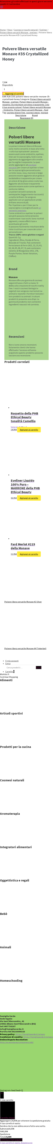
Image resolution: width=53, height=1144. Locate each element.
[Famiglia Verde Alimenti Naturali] (13, 708)
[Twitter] (26, 1066)
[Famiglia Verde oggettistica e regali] (13, 908)
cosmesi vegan (33, 112)
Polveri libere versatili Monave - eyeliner (18, 32)
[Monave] (18, 79)
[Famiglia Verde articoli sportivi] (13, 741)
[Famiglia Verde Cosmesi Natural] (13, 808)
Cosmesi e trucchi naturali (26, 29)
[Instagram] (40, 1066)
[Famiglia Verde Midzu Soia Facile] (13, 775)
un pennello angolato (25, 209)
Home (3, 29)
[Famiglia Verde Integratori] (13, 875)
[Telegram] (26, 1079)
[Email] (40, 1079)
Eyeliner (43, 29)
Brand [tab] (35, 115)
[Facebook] (12, 1066)
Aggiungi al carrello (14, 93)
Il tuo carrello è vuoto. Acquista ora (16, 1142)
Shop (9, 29)
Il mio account (12, 660)
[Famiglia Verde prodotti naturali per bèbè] (13, 942)
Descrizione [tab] (20, 115)
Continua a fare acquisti (11, 1139)
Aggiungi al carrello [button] (29, 429)
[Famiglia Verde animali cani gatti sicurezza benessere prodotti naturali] (13, 975)
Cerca (2, 21)
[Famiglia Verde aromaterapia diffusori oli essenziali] (13, 841)
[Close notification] (1, 7)
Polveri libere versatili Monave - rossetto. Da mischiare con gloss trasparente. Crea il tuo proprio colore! (25, 105)
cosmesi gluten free (16, 112)
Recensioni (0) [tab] (26, 118)
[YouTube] (12, 1079)
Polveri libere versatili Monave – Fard (31, 110)
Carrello (9, 671)
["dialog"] (26, 1121)
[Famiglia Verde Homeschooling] (13, 1008)
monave (44, 112)
